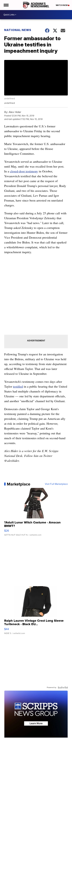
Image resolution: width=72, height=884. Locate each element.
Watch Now (62, 5)
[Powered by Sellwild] (63, 687)
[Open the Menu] (6, 5)
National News (17, 30)
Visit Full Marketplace (56, 484)
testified (18, 386)
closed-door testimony (24, 171)
